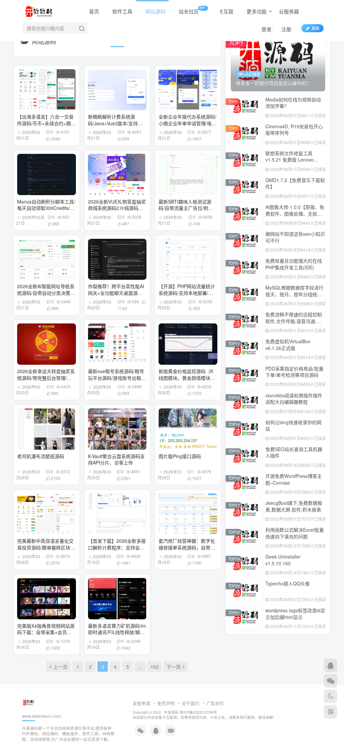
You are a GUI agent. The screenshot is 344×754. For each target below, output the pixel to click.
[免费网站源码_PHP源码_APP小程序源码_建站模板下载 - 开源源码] (39, 10)
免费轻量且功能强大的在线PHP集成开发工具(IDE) (293, 264)
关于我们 (190, 703)
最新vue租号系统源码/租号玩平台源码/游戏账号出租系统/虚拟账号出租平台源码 (117, 378)
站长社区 (191, 10)
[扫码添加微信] (330, 681)
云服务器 (289, 11)
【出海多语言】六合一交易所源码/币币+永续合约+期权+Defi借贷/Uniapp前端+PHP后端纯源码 (46, 126)
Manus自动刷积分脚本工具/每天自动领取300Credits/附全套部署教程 (46, 208)
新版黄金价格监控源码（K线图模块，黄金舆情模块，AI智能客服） (187, 378)
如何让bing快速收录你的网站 (293, 425)
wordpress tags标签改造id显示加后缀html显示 (295, 613)
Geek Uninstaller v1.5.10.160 (283, 560)
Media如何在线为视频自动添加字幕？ (293, 102)
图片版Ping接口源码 (180, 456)
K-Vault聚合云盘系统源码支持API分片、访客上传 (116, 459)
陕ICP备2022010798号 (198, 712)
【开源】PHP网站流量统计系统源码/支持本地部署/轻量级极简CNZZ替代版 (187, 293)
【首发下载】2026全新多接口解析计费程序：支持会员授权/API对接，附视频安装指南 (117, 550)
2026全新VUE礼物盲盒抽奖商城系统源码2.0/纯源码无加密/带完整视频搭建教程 (117, 208)
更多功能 (256, 11)
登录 (265, 29)
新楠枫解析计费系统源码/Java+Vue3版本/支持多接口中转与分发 (115, 123)
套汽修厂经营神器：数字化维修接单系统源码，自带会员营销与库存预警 (187, 547)
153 (154, 666)
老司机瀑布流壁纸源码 (40, 456)
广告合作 (215, 703)
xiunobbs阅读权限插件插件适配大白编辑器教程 (293, 398)
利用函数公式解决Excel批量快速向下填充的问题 (294, 533)
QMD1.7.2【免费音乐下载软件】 (295, 183)
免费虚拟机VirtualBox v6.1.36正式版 (287, 344)
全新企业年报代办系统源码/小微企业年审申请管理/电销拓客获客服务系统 (187, 123)
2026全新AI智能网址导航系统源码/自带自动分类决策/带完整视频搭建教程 (46, 293)
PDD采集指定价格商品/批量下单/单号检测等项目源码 (294, 372)
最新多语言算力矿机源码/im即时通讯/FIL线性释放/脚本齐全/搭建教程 (117, 632)
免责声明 (166, 703)
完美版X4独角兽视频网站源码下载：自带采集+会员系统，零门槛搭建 (46, 632)
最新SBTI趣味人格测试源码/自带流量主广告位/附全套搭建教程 (186, 208)
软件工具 (121, 11)
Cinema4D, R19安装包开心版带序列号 (294, 129)
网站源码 (155, 11)
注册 (285, 29)
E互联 (226, 11)
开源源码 (171, 712)
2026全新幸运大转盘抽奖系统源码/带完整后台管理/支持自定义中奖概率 (46, 378)
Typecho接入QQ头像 (287, 583)
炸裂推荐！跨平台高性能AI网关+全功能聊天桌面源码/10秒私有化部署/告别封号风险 (116, 296)
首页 (93, 11)
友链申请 (141, 703)
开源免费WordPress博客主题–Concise (293, 479)
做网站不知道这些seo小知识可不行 (295, 237)
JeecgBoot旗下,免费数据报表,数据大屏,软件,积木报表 (293, 506)
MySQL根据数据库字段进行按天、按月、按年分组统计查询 (294, 294)
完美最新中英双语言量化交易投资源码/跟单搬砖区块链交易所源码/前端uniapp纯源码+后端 (46, 550)
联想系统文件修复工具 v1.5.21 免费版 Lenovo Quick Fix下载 (289, 160)
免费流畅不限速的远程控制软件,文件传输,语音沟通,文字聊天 (293, 321)
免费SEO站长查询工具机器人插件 (293, 452)
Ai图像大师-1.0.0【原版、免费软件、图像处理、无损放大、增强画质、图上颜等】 (294, 213)
